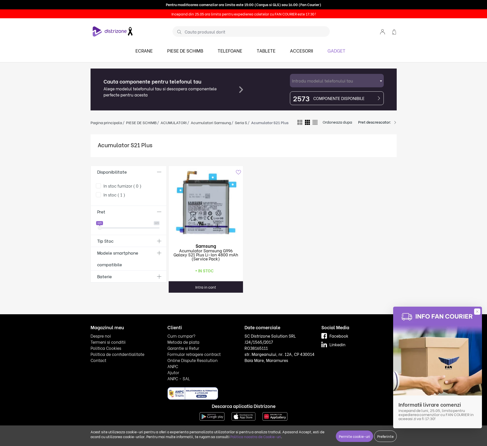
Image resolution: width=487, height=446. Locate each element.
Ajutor (173, 372)
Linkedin (337, 344)
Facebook (338, 336)
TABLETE (266, 50)
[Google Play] (212, 416)
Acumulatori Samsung (211, 122)
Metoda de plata (183, 342)
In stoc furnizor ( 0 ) (122, 186)
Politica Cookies (106, 348)
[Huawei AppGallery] (275, 416)
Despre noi (101, 336)
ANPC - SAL (178, 378)
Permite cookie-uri (354, 436)
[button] (382, 31)
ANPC (172, 366)
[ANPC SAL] (192, 393)
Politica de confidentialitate (117, 354)
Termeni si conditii (108, 342)
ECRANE (144, 50)
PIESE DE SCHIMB (185, 50)
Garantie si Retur (183, 348)
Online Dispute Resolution (192, 360)
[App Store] (243, 416)
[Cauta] (177, 31)
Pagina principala (106, 122)
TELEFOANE (230, 50)
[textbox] (337, 80)
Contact (98, 360)
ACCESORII (301, 50)
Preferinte (385, 436)
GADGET (336, 50)
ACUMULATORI (174, 122)
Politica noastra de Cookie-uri (255, 436)
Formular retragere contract (194, 354)
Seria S (241, 122)
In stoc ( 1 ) (114, 194)
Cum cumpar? (181, 336)
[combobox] (337, 80)
